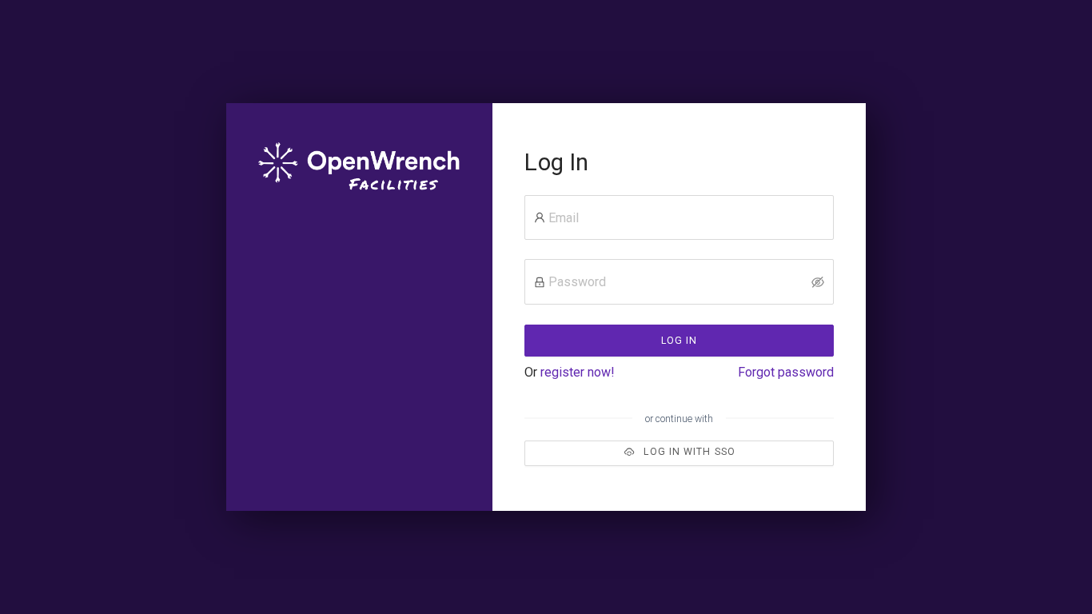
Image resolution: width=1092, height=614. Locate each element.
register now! (577, 372)
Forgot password (786, 372)
